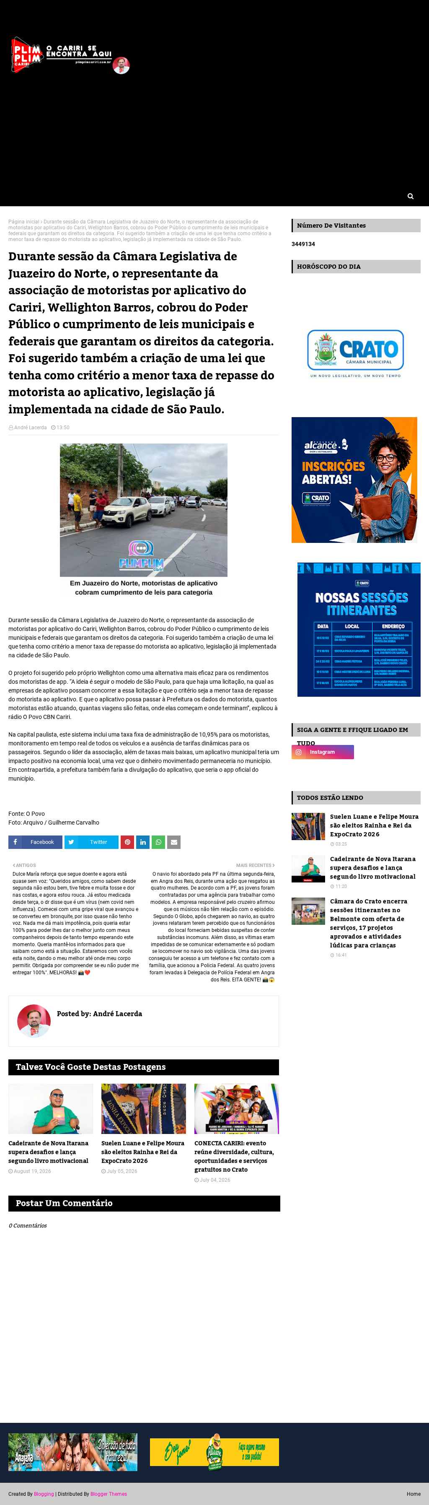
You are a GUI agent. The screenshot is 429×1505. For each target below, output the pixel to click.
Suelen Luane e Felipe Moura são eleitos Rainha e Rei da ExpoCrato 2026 (142, 1152)
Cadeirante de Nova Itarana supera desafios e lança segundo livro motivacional (48, 1152)
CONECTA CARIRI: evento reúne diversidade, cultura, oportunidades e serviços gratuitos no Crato (234, 1157)
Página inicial (23, 222)
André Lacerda (30, 428)
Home (414, 1494)
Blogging (44, 1494)
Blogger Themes (108, 1494)
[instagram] (323, 752)
